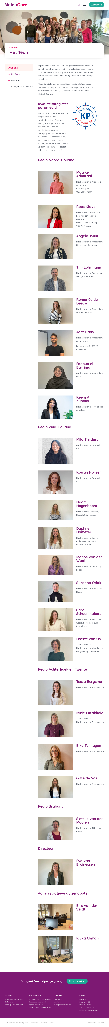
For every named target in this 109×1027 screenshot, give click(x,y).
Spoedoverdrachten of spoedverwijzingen (37, 1003)
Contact (51, 1022)
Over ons (13, 67)
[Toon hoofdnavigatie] (84, 4)
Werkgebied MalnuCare (22, 86)
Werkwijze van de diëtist (14, 1005)
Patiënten (9, 995)
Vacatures (15, 80)
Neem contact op (77, 981)
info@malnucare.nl (91, 1010)
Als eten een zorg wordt (14, 999)
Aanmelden (96, 4)
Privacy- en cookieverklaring (28, 1022)
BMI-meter (9, 1002)
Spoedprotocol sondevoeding (40, 1007)
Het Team (15, 74)
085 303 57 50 (89, 1007)
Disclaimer (43, 1022)
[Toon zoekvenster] (79, 4)
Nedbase (101, 1022)
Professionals (35, 995)
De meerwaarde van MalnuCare (40, 999)
